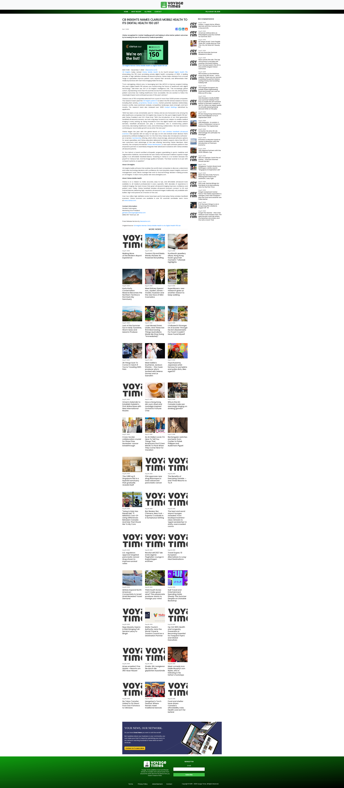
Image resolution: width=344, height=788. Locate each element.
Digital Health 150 (180, 72)
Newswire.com (151, 70)
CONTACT (158, 12)
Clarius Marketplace (154, 144)
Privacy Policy (143, 784)
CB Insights (126, 72)
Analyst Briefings (171, 107)
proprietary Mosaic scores (148, 103)
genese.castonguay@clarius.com (134, 213)
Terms (130, 784)
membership (136, 138)
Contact (169, 784)
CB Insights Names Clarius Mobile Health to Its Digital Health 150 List (157, 226)
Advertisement (157, 784)
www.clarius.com (130, 200)
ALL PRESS (147, 12)
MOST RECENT (136, 12)
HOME (126, 12)
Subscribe (189, 775)
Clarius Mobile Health (150, 72)
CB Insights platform (150, 101)
